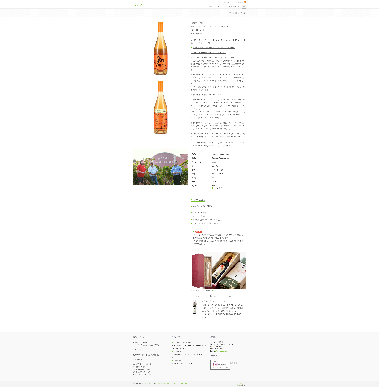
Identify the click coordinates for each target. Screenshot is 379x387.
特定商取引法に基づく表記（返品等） (206, 223)
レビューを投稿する (199, 216)
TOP (231, 13)
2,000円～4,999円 (198, 30)
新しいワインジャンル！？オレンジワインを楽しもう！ (212, 26)
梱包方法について (216, 296)
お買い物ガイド (234, 7)
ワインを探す (207, 7)
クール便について (232, 296)
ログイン (233, 2)
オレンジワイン (240, 13)
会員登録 (226, 2)
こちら (212, 290)
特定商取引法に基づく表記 (162, 383)
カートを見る (240, 2)
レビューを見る (198, 212)
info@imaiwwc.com (221, 351)
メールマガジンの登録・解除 (179, 383)
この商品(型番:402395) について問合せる (207, 220)
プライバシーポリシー (148, 383)
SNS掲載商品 (197, 33)
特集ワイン (220, 7)
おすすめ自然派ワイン (200, 23)
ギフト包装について (200, 296)
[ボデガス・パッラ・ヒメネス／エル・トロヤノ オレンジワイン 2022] (160, 48)
